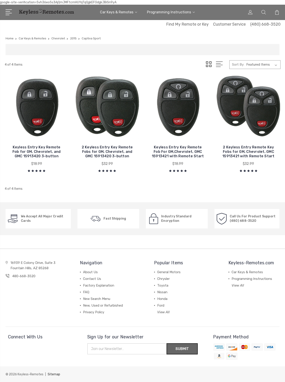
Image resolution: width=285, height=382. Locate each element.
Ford (160, 305)
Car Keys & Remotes (116, 12)
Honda (162, 299)
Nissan (162, 292)
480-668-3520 (23, 276)
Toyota (162, 285)
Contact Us (92, 279)
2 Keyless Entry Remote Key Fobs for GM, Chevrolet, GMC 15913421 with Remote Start (248, 151)
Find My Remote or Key (187, 24)
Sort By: (238, 65)
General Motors (169, 272)
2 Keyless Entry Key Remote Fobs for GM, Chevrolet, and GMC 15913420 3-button (107, 151)
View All (163, 312)
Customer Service (229, 24)
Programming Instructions (169, 12)
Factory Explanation (98, 285)
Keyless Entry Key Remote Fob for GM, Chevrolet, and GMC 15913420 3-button (36, 151)
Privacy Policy (93, 312)
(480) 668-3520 (265, 24)
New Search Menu (96, 299)
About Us (90, 272)
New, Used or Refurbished (103, 305)
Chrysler (163, 279)
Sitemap (54, 374)
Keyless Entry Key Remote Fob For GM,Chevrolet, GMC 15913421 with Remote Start (178, 151)
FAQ (86, 292)
